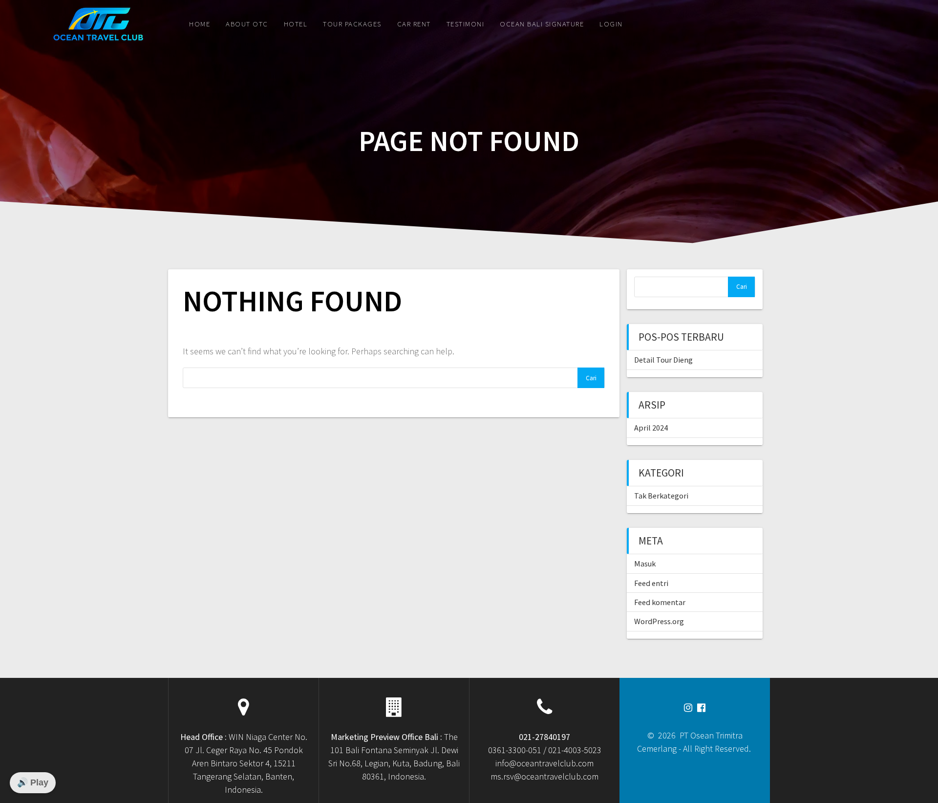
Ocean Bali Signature (542, 23)
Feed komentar (659, 602)
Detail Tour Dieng (663, 360)
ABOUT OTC (247, 23)
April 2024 (651, 428)
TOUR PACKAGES (352, 23)
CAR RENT (414, 23)
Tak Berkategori (661, 495)
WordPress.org (659, 621)
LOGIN (611, 23)
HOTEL (296, 23)
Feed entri (651, 583)
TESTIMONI (466, 23)
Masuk (645, 563)
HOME (199, 23)
